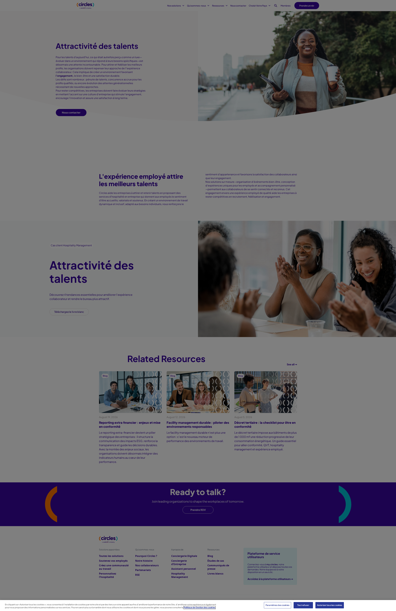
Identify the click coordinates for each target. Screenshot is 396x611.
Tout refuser (303, 605)
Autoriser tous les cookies (329, 605)
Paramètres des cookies (277, 605)
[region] (198, 605)
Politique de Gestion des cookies (199, 607)
